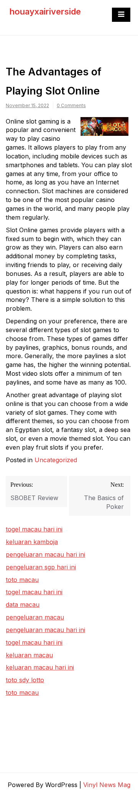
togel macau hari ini (34, 592)
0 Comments (71, 105)
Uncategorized (55, 460)
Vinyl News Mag (106, 785)
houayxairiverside (45, 11)
